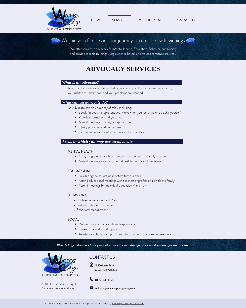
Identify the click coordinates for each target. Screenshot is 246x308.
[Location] (91, 264)
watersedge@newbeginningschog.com (115, 288)
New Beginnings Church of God (58, 288)
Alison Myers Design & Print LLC (128, 303)
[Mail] (91, 288)
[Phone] (91, 279)
